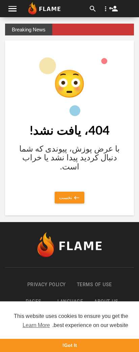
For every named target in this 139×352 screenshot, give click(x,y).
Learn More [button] (36, 325)
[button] (109, 8)
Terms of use (94, 284)
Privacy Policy (46, 284)
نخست (66, 197)
